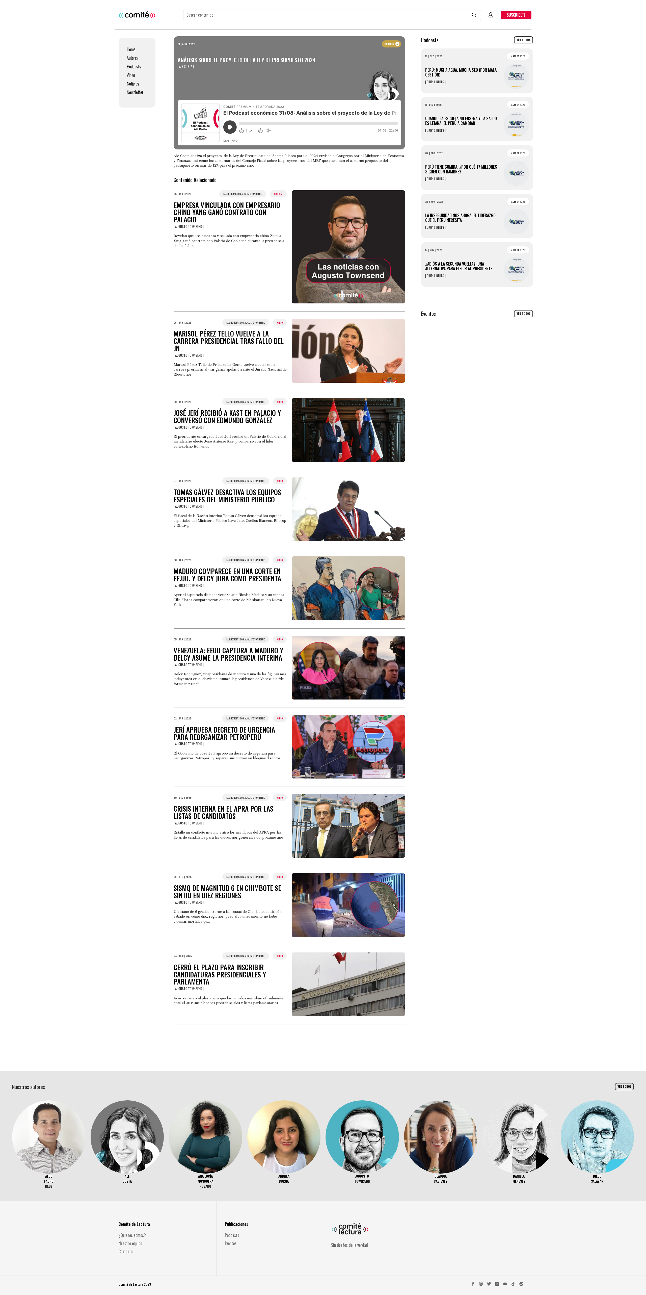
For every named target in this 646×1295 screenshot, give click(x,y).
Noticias (133, 83)
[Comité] (137, 15)
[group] (49, 1144)
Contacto (125, 1251)
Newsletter (135, 92)
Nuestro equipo (130, 1243)
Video (131, 75)
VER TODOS (523, 40)
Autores (133, 58)
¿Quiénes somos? (132, 1235)
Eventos (230, 1243)
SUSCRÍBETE (516, 15)
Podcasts (134, 66)
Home (131, 49)
